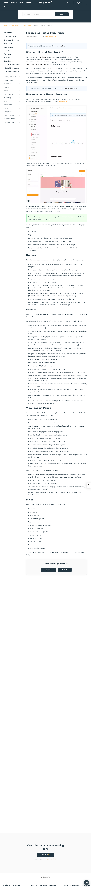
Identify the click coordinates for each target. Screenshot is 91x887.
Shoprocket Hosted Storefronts (13, 72)
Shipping (7, 58)
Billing (6, 108)
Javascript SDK (9, 122)
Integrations (8, 112)
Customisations (9, 119)
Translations (8, 105)
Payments (7, 54)
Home (6, 2)
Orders (6, 87)
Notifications (8, 94)
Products (7, 51)
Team (6, 101)
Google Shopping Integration (13, 65)
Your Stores (8, 44)
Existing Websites (10, 77)
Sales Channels (26, 25)
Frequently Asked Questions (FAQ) (12, 37)
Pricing (28, 2)
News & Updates (9, 115)
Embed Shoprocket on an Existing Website (13, 68)
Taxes (6, 91)
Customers (8, 84)
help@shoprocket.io (50, 859)
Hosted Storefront (10, 80)
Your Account (8, 47)
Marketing (7, 98)
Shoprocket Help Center (11, 25)
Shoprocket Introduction (12, 40)
